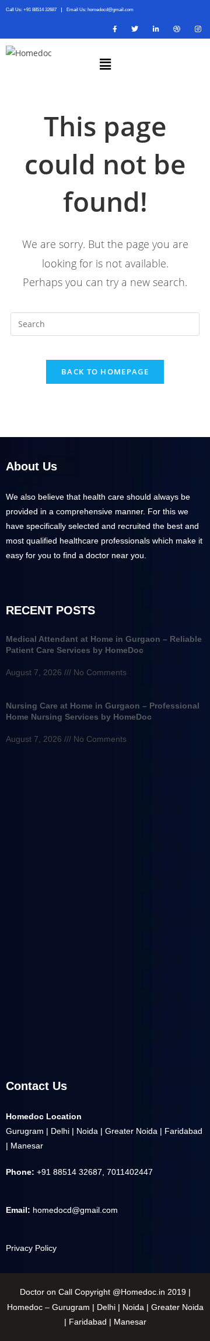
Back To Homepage (105, 371)
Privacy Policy (31, 1248)
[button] (105, 64)
